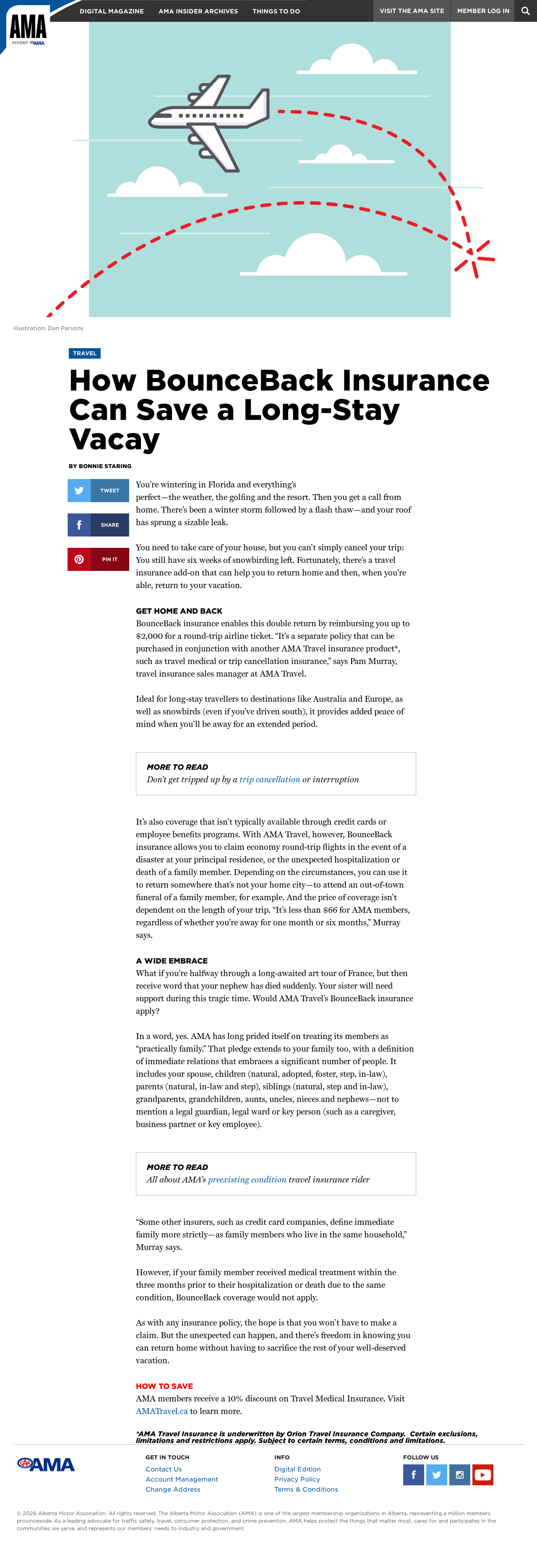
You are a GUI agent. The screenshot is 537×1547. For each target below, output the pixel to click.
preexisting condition (247, 1180)
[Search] (525, 11)
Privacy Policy (297, 1479)
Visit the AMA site (412, 11)
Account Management (182, 1479)
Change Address (173, 1489)
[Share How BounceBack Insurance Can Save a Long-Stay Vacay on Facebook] (98, 525)
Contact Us (164, 1469)
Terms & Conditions (306, 1489)
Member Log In (483, 11)
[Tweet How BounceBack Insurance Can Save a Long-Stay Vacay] (98, 490)
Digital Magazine (112, 11)
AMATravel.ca (162, 1412)
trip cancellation (270, 780)
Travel (84, 353)
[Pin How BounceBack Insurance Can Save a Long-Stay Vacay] (98, 559)
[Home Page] (41, 31)
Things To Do (276, 11)
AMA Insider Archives (198, 11)
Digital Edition (297, 1469)
